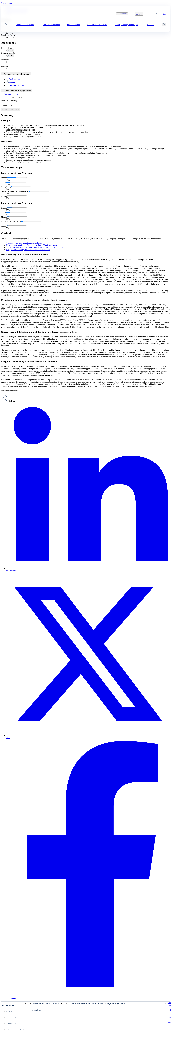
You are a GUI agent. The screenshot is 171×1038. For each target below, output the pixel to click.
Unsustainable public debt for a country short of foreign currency (31, 245)
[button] (6, 24)
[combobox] (85, 97)
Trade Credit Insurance (15, 1012)
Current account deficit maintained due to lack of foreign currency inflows (35, 247)
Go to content (6, 3)
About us (36, 1010)
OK (10, 109)
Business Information (14, 1018)
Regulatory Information (79, 1036)
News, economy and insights (46, 1003)
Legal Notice (6, 1036)
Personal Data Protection (27, 1036)
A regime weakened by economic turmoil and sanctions (28, 250)
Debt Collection (12, 1024)
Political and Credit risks (15, 1030)
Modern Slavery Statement (54, 1036)
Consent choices (128, 1036)
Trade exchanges (15, 79)
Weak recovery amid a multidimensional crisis (24, 243)
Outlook (12, 82)
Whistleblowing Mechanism (105, 1036)
